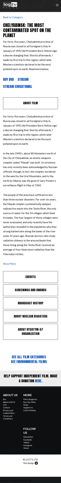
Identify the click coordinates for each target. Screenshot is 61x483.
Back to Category (13, 17)
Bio (4, 399)
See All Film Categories (29, 357)
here (38, 380)
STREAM (23, 79)
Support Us (28, 407)
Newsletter (28, 437)
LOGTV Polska (29, 410)
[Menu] (56, 5)
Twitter (26, 442)
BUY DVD (8, 79)
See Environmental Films (29, 361)
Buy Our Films (29, 402)
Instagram (27, 445)
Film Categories (30, 399)
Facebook (27, 440)
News (25, 405)
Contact (6, 407)
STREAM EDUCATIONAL (17, 86)
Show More (9, 263)
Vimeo (26, 448)
